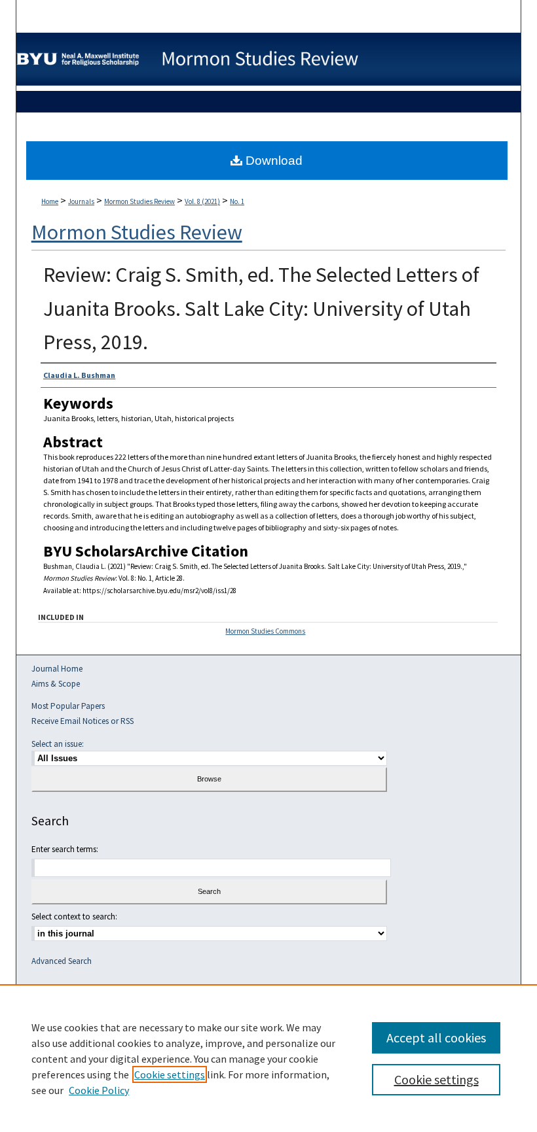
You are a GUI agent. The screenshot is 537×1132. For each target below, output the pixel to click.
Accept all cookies (436, 1037)
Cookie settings (169, 1074)
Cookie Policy (99, 1090)
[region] (268, 1058)
